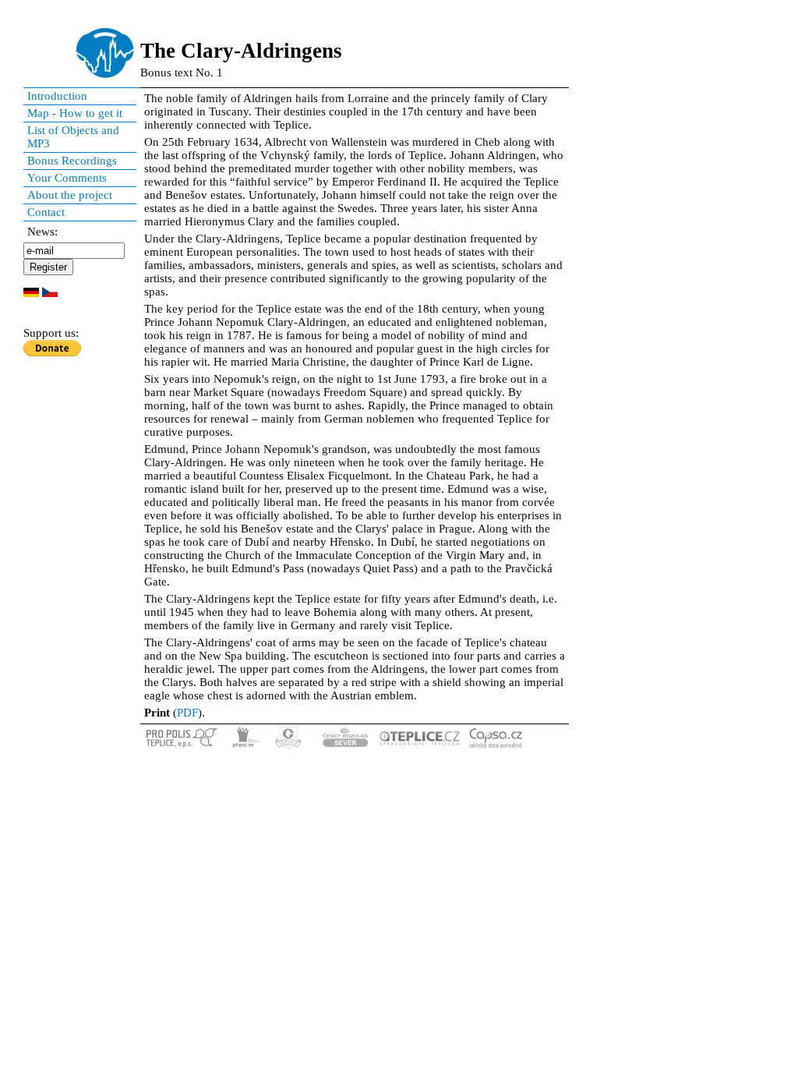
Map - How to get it (74, 113)
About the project (69, 195)
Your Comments (67, 178)
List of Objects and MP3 (73, 137)
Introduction (57, 96)
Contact (46, 212)
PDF (187, 712)
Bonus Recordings (72, 160)
